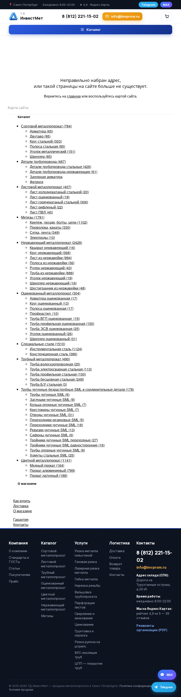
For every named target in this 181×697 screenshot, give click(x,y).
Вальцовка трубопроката (86, 594)
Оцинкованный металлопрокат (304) (50, 293)
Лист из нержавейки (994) (51, 257)
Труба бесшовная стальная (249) (57, 379)
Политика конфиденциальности (140, 686)
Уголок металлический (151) (52, 151)
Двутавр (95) (40, 136)
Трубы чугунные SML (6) (50, 394)
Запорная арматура (46, 176)
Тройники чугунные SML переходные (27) (64, 440)
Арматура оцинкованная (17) (53, 298)
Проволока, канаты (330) (50, 227)
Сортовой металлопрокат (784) (46, 126)
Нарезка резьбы (87, 585)
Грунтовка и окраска (84, 633)
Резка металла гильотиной (86, 553)
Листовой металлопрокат (53, 564)
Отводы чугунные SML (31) (52, 414)
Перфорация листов (85, 605)
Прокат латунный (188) (48, 475)
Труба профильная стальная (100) (58, 374)
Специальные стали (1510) (43, 343)
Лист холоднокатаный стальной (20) (59, 191)
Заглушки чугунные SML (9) (52, 399)
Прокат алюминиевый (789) (52, 470)
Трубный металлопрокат (53, 575)
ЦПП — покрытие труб (88, 666)
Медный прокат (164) (47, 465)
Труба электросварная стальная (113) (61, 369)
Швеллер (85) (41, 156)
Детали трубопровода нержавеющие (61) (63, 171)
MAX (166, 4)
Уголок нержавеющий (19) (51, 277)
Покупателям (19, 575)
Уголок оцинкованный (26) (51, 333)
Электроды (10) (42, 237)
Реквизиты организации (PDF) (151, 628)
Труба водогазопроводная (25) (55, 364)
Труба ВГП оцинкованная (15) (55, 318)
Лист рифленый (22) (46, 207)
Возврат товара (115, 566)
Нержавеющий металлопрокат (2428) (51, 242)
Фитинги (36, 181)
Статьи (14, 568)
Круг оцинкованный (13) (49, 303)
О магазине (22, 510)
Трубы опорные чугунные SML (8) (57, 450)
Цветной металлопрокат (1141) (46, 460)
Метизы (47, 616)
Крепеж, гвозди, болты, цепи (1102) (58, 222)
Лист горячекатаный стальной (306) (59, 202)
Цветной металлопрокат (53, 596)
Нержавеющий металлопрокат (53, 607)
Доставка (20, 505)
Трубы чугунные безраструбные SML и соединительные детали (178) (77, 389)
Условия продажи (21, 689)
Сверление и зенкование (84, 616)
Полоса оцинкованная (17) (52, 308)
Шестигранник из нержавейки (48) (57, 288)
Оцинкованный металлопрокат (53, 585)
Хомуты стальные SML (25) (52, 455)
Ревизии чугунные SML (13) (52, 429)
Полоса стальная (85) (47, 146)
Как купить (21, 500)
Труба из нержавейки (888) (52, 272)
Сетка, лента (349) (45, 232)
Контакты (20, 524)
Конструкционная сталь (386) (53, 353)
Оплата (115, 557)
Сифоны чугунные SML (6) (51, 434)
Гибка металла (86, 579)
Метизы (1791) (32, 217)
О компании (18, 551)
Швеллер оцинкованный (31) (53, 338)
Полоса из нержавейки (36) (52, 262)
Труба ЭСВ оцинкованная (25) (54, 328)
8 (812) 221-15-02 (80, 16)
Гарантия (20, 519)
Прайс (14, 581)
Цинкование (84, 624)
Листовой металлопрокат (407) (46, 186)
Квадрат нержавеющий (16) (52, 247)
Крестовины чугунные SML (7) (54, 409)
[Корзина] (167, 16)
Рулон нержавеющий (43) (51, 267)
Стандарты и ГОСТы (19, 560)
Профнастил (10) (44, 313)
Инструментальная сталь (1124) (56, 348)
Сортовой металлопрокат (53, 553)
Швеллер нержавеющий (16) (53, 283)
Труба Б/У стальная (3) (48, 384)
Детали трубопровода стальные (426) (60, 166)
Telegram (148, 4)
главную (74, 96)
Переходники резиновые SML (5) (57, 419)
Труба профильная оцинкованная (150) (62, 323)
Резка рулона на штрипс (87, 644)
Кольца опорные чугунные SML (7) (58, 404)
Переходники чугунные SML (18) (56, 424)
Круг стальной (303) (46, 141)
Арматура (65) (41, 131)
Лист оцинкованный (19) (50, 196)
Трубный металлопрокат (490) (45, 358)
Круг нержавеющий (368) (50, 252)
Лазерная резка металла (87, 570)
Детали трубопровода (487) (43, 161)
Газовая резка (86, 562)
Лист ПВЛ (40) (41, 212)
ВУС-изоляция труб (86, 655)
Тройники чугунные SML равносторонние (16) (67, 445)
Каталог (94, 30)
